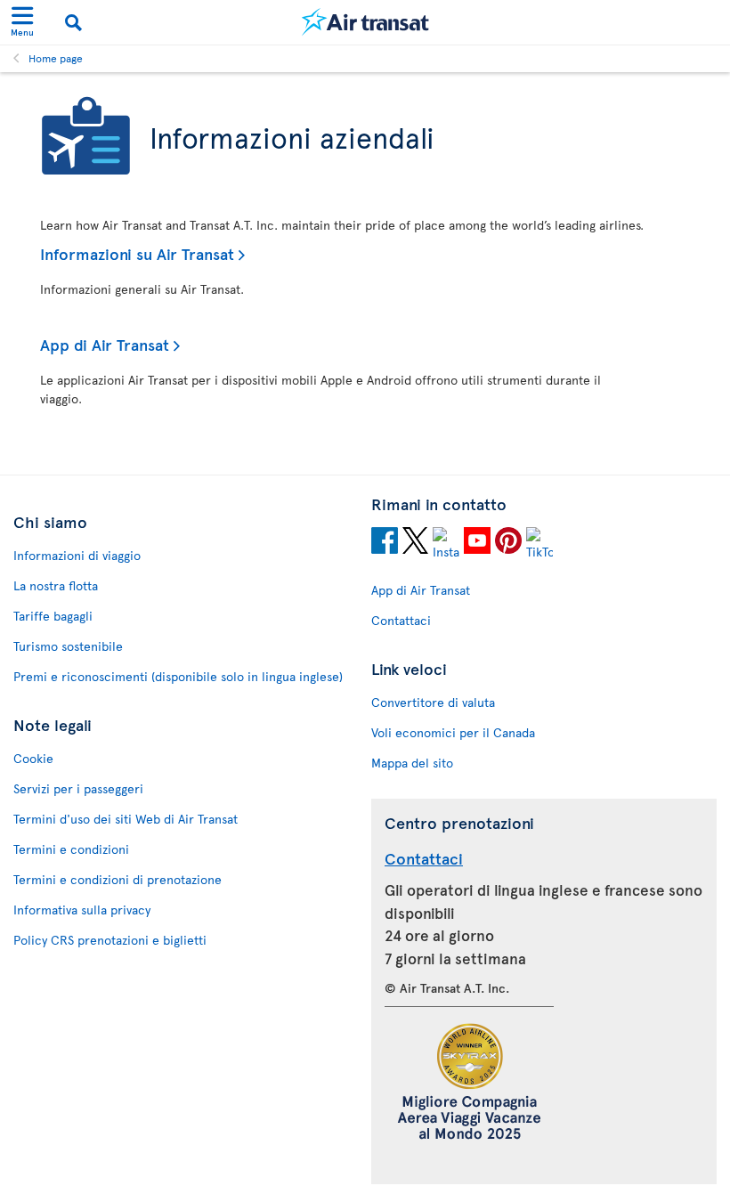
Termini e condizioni (71, 849)
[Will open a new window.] (384, 543)
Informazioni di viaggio (77, 555)
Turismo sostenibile (68, 646)
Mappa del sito (412, 762)
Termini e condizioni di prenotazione (117, 879)
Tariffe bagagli (53, 615)
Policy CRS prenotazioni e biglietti (110, 939)
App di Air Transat (104, 344)
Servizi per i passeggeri (78, 788)
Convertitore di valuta (433, 702)
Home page (55, 58)
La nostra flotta (55, 585)
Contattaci (401, 620)
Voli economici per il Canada (453, 732)
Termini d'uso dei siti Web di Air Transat (125, 818)
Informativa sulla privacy (81, 909)
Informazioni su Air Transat (137, 253)
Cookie (33, 758)
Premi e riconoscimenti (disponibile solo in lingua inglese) (178, 676)
